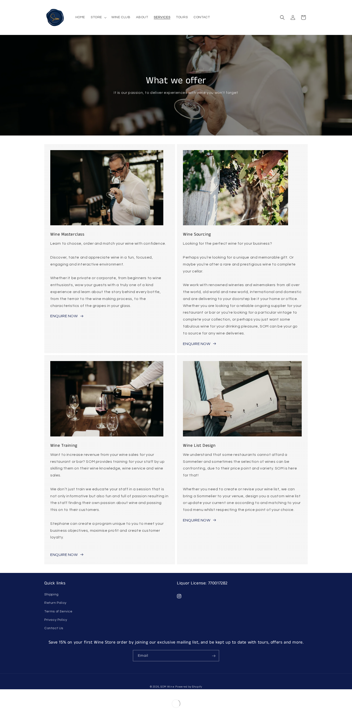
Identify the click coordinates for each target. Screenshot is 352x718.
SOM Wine (167, 686)
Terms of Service (58, 611)
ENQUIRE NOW (64, 316)
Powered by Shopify (188, 686)
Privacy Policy (55, 620)
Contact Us (53, 628)
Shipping (51, 594)
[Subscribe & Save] (213, 655)
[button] (98, 17)
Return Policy (55, 603)
